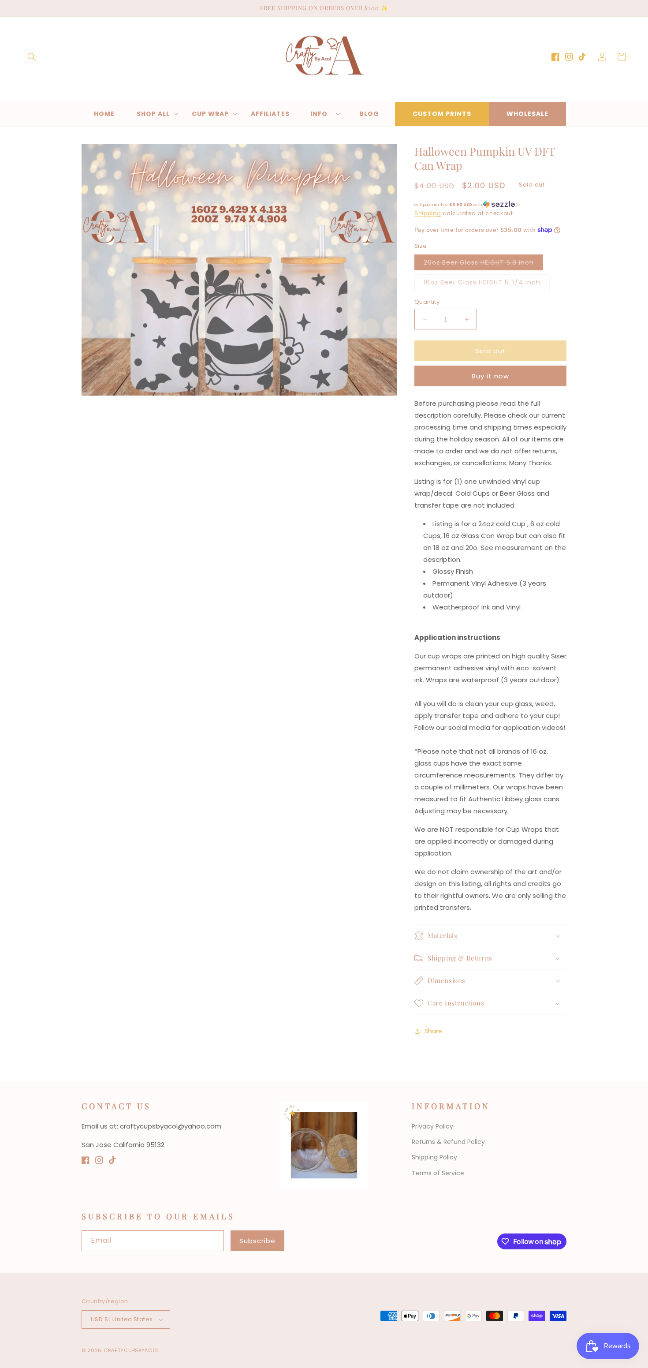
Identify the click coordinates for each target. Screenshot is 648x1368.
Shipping (427, 213)
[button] (31, 57)
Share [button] (433, 1031)
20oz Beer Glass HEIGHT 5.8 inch (483, 264)
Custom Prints (442, 113)
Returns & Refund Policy (448, 1141)
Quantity (426, 302)
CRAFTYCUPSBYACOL (131, 1350)
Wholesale (527, 113)
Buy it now (490, 376)
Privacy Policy (432, 1126)
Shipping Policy (434, 1157)
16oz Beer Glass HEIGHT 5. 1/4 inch (487, 283)
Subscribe (257, 1240)
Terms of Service (438, 1173)
